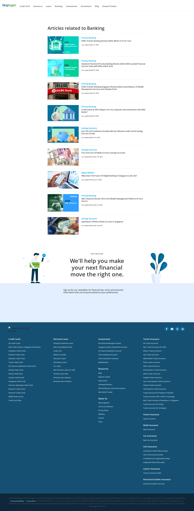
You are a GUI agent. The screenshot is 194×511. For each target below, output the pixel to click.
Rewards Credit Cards (17, 358)
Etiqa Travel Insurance (151, 362)
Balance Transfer (59, 355)
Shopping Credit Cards (17, 381)
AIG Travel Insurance (151, 355)
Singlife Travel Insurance (152, 377)
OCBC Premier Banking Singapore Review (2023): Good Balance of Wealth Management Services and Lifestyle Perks (112, 88)
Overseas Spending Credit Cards (21, 385)
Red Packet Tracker (105, 392)
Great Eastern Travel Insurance (155, 370)
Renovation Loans (60, 362)
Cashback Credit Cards (17, 351)
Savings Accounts (89, 128)
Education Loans (59, 358)
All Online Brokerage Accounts (109, 343)
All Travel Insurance (150, 343)
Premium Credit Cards (17, 393)
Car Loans (57, 366)
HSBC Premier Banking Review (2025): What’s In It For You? (106, 41)
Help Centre (102, 381)
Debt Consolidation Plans (62, 347)
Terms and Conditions (17, 501)
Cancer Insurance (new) (152, 473)
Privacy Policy (103, 410)
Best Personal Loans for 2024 (64, 370)
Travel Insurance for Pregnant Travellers (158, 393)
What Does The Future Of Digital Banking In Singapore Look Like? (109, 176)
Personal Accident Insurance (154, 484)
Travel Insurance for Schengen (154, 408)
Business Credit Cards (17, 389)
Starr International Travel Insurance (156, 381)
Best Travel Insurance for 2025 (154, 347)
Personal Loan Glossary (62, 377)
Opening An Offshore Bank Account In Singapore (102, 221)
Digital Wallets (87, 172)
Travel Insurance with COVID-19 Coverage (158, 397)
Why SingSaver (103, 403)
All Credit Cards (14, 343)
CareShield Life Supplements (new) (156, 458)
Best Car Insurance (150, 440)
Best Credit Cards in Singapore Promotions (25, 347)
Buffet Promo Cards (16, 397)
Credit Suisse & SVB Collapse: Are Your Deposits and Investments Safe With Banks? (113, 110)
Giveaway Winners (105, 384)
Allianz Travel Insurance (152, 351)
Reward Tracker (109, 6)
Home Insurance (149, 419)
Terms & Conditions (105, 406)
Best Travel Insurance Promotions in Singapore (161, 400)
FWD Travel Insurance (151, 366)
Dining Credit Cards (16, 370)
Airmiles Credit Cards (17, 355)
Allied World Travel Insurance (154, 358)
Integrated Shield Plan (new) (153, 462)
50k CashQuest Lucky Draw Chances (111, 388)
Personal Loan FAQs (60, 374)
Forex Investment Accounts (108, 358)
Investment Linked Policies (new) (155, 451)
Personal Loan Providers (62, 381)
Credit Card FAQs (15, 400)
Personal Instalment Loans (63, 343)
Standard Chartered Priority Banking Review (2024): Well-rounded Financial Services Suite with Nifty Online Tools (113, 65)
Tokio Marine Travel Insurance (154, 389)
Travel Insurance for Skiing (153, 404)
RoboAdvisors (103, 362)
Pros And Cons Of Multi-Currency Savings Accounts (103, 153)
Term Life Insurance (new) (153, 455)
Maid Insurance (149, 429)
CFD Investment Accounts (107, 355)
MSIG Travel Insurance (151, 374)
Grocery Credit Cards (16, 377)
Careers (101, 418)
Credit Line (57, 351)
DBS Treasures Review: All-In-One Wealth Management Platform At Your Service (112, 199)
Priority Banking (88, 38)
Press (100, 422)
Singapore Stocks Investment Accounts (112, 347)
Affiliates (101, 414)
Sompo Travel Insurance (152, 385)
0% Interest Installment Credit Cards (22, 366)
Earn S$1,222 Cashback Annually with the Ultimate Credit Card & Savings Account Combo (112, 132)
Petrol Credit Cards (16, 374)
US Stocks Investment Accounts (110, 351)
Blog (97, 6)
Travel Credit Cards (16, 362)
